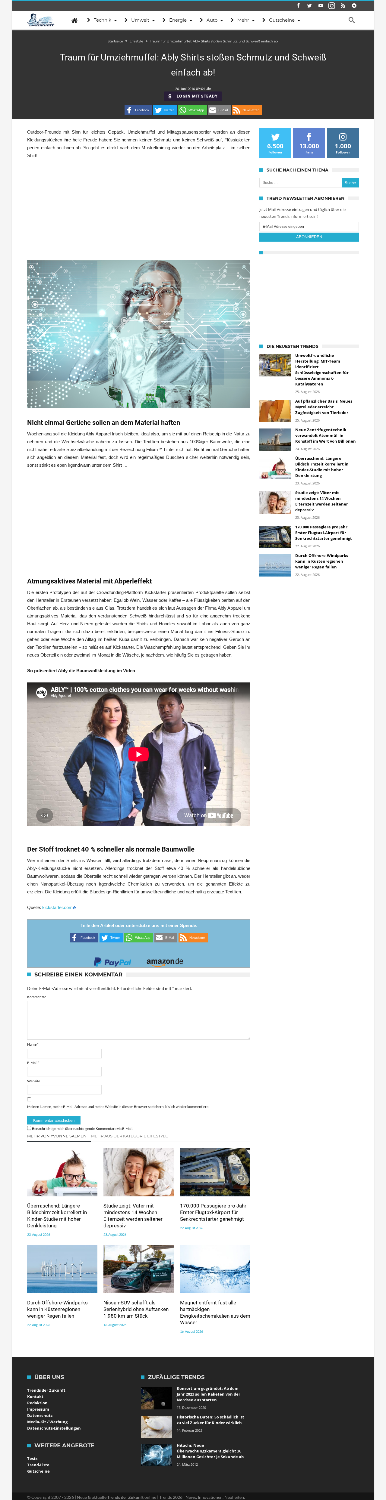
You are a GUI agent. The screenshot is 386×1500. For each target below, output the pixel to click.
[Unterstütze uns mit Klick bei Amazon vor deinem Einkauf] (165, 960)
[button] (138, 110)
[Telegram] (354, 6)
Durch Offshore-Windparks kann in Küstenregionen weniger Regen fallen (57, 1309)
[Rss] (343, 6)
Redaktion (37, 1403)
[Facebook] (298, 6)
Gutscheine (38, 1471)
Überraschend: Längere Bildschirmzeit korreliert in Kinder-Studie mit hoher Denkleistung (57, 1216)
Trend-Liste (38, 1465)
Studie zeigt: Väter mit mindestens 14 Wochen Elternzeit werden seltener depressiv (133, 1216)
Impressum (38, 1409)
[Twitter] (309, 6)
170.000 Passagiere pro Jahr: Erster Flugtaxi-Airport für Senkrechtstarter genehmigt (214, 1212)
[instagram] (332, 6)
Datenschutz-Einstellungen (54, 1428)
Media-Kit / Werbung (47, 1421)
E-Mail (33, 1062)
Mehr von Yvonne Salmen (57, 1136)
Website (33, 1081)
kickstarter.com (57, 907)
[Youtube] (320, 6)
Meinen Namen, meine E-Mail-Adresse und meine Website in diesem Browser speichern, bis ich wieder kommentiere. (118, 1106)
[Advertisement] (138, 209)
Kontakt (35, 1396)
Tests (32, 1458)
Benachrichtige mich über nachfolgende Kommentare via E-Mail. (82, 1128)
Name (33, 1044)
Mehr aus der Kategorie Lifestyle (129, 1136)
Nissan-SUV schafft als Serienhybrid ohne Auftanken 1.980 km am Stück (136, 1309)
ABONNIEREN (309, 237)
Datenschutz (39, 1415)
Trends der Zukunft (46, 1390)
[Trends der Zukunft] (41, 20)
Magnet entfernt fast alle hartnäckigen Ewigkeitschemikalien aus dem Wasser (215, 1312)
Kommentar (36, 996)
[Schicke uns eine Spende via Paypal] (112, 960)
